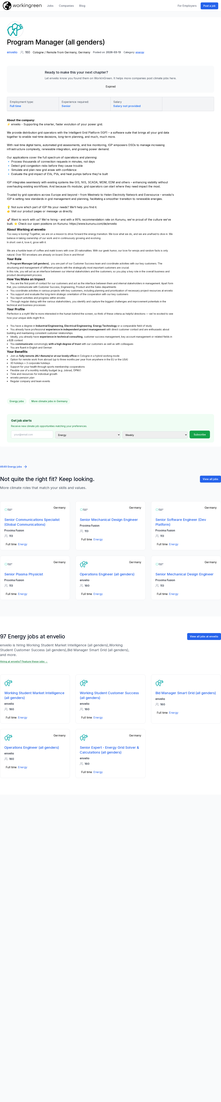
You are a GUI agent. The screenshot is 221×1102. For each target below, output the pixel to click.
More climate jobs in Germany (49, 401)
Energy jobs (17, 401)
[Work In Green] (22, 5)
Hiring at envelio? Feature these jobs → (24, 661)
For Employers (187, 5)
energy (140, 52)
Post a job (209, 5)
